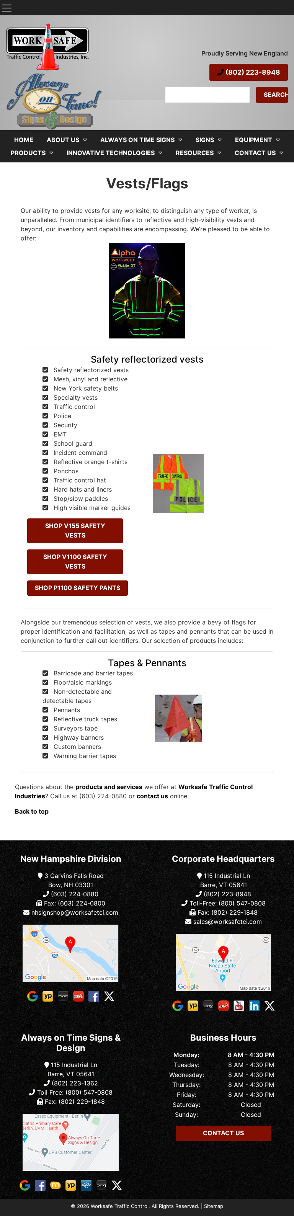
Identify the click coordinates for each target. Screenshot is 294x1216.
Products (28, 153)
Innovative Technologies (111, 153)
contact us (152, 796)
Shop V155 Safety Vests (75, 530)
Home (23, 140)
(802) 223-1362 (74, 1083)
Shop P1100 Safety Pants (77, 588)
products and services (108, 787)
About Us (63, 140)
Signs (205, 140)
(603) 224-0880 (73, 894)
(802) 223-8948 (252, 72)
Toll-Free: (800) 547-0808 (227, 903)
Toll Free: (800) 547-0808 (74, 1092)
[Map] (70, 953)
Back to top (32, 811)
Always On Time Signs (137, 140)
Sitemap (213, 1206)
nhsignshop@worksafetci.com (74, 912)
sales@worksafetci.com (227, 921)
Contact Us (255, 153)
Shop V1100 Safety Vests (75, 561)
